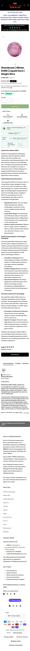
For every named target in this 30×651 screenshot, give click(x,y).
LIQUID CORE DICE (8, 499)
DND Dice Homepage (9, 492)
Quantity (3, 97)
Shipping (9, 83)
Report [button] (17, 412)
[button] (2, 5)
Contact (5, 506)
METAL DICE (6, 495)
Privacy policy (8, 637)
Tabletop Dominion (14, 630)
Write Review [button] (15, 354)
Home (5, 15)
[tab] (8, 364)
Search (5, 510)
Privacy (5, 521)
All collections (7, 517)
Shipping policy (16, 641)
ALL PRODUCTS (13, 15)
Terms (5, 524)
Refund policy (7, 528)
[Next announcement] (28, 12)
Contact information (16, 645)
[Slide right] (18, 64)
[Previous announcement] (2, 12)
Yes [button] (14, 412)
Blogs (4, 513)
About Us (6, 502)
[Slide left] (11, 64)
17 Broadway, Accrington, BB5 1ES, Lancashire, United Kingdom (15, 547)
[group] (15, 347)
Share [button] (20, 412)
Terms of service (22, 637)
